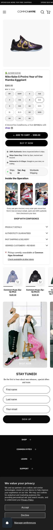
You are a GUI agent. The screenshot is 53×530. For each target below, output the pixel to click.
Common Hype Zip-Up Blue (13, 291)
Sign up (26, 419)
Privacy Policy (27, 500)
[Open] (7, 523)
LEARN (24, 459)
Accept (25, 507)
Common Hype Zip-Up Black (35, 291)
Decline (25, 515)
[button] (42, 12)
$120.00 (12, 295)
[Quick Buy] (17, 282)
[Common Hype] (26, 12)
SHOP (24, 439)
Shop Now (25, 363)
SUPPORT (24, 469)
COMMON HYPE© (24, 449)
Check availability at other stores (21, 259)
